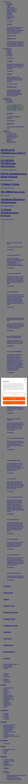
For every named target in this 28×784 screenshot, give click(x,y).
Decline (14, 398)
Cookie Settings (14, 394)
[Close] (24, 379)
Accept (14, 402)
